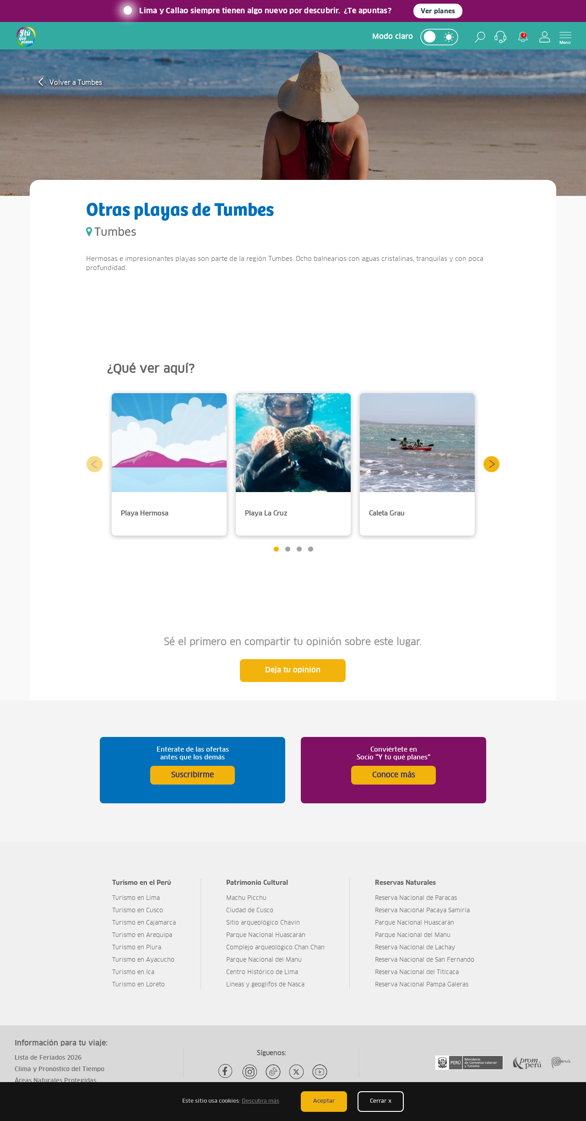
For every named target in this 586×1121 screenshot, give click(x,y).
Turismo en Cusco (137, 911)
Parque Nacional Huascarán (265, 935)
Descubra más (260, 1101)
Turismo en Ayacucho (143, 960)
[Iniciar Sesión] (544, 37)
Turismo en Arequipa (142, 935)
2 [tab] (287, 549)
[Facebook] (226, 1072)
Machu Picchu (246, 898)
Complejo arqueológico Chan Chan (275, 948)
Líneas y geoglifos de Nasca (265, 985)
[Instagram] (250, 1072)
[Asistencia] (500, 37)
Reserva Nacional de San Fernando (424, 960)
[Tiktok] (273, 1072)
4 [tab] (310, 549)
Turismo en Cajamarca (144, 923)
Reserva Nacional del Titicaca (417, 972)
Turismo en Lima (136, 898)
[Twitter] (296, 1072)
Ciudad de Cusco (249, 911)
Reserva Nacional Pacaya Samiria (422, 911)
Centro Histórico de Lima (262, 972)
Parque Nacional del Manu (264, 960)
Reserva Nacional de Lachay (415, 948)
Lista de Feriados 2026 (48, 1058)
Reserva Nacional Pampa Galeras (421, 985)
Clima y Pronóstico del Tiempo (59, 1069)
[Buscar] (480, 37)
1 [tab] (275, 549)
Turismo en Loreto (138, 985)
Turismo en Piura (136, 948)
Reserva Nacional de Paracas (416, 898)
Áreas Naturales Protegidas (55, 1081)
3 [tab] (298, 549)
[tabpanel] (169, 464)
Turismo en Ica (133, 972)
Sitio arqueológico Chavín (263, 923)
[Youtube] (320, 1072)
